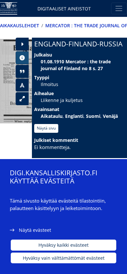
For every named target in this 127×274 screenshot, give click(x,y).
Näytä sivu (46, 128)
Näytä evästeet (35, 230)
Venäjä (110, 116)
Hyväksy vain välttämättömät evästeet (64, 258)
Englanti (74, 116)
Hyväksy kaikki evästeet (63, 245)
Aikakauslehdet (19, 25)
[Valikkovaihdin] (119, 8)
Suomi (93, 116)
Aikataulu (52, 116)
